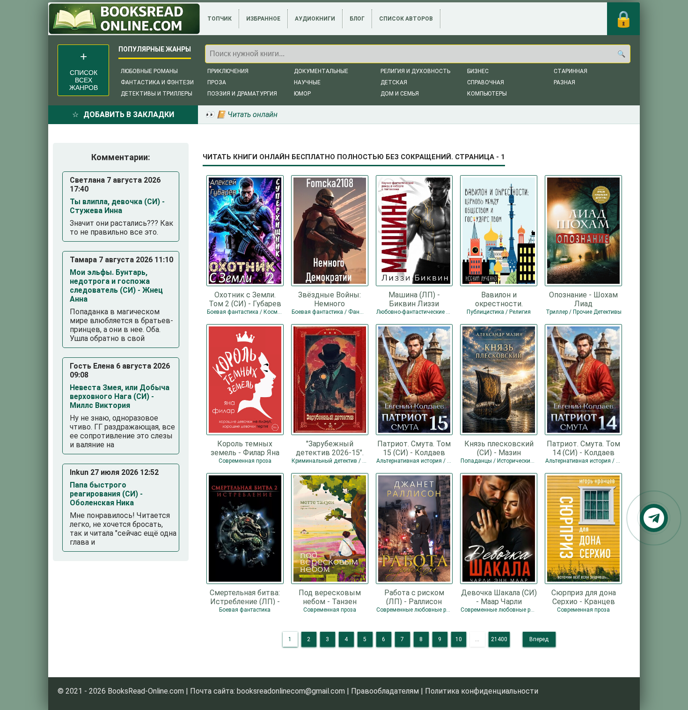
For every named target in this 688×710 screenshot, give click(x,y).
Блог (357, 18)
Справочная (485, 82)
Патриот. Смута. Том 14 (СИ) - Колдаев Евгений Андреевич (583, 447)
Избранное (263, 18)
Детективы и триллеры (156, 93)
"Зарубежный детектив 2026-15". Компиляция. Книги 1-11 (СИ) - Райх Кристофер (330, 447)
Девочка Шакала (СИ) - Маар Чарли (499, 596)
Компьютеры (487, 93)
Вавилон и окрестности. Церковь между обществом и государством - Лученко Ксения (498, 298)
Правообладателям (385, 691)
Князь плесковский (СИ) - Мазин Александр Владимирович (499, 447)
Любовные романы (149, 71)
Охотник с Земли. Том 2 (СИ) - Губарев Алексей (245, 298)
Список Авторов (406, 18)
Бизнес (478, 71)
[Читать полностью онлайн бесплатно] (124, 18)
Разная (564, 82)
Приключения (228, 71)
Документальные (321, 71)
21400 (499, 639)
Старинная (570, 71)
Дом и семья (400, 93)
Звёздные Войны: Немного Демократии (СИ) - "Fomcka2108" (329, 298)
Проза (216, 82)
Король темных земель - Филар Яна (245, 447)
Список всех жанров (83, 80)
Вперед (539, 639)
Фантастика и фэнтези (157, 82)
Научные (307, 82)
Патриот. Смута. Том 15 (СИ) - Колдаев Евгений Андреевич (414, 447)
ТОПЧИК (219, 18)
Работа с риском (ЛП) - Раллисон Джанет (414, 596)
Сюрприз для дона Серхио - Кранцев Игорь (583, 596)
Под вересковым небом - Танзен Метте (330, 596)
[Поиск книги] (621, 54)
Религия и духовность (415, 71)
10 (458, 639)
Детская (394, 82)
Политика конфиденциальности (481, 691)
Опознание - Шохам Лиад (583, 298)
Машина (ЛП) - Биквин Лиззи (414, 298)
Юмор (302, 93)
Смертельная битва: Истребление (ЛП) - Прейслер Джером (245, 596)
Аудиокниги (315, 18)
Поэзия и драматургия (242, 93)
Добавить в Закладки (128, 114)
